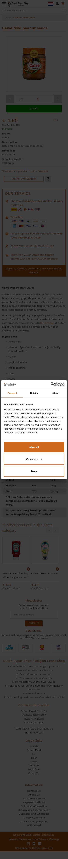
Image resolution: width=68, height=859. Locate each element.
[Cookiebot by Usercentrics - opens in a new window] (50, 384)
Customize (32, 459)
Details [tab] (34, 393)
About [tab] (55, 393)
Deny (34, 471)
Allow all (34, 447)
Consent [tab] (12, 393)
